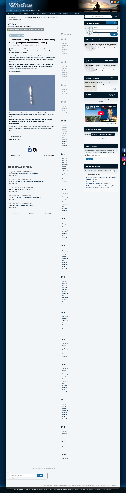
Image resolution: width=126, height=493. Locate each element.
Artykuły (26, 13)
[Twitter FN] (124, 154)
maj (63, 173)
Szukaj (116, 16)
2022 (63, 120)
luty (63, 143)
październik (65, 162)
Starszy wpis (48, 155)
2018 (63, 245)
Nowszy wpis (16, 155)
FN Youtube (111, 94)
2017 (63, 277)
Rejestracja (111, 23)
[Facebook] (30, 150)
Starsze (46, 213)
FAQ (71, 13)
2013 (63, 399)
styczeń (64, 145)
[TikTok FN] (124, 164)
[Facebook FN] (124, 150)
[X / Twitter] (35, 150)
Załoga (32, 13)
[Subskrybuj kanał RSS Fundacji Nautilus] (115, 2)
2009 (63, 454)
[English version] (112, 2)
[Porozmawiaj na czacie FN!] (118, 2)
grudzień (65, 158)
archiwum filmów (110, 123)
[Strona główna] (27, 11)
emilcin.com (113, 60)
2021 (63, 154)
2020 (63, 189)
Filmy (59, 13)
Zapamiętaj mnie (98, 34)
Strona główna (11, 13)
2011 (63, 441)
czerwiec (65, 171)
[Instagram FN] (124, 159)
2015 (63, 339)
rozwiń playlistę (100, 138)
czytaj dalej (112, 89)
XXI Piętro (52, 13)
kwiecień (65, 175)
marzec (64, 177)
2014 (63, 364)
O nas (19, 13)
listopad (64, 160)
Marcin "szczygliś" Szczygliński (110, 485)
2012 (63, 427)
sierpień (64, 166)
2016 (63, 312)
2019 (63, 218)
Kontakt (77, 13)
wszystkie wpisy (112, 77)
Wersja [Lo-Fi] (45, 485)
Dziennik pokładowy (42, 13)
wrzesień (65, 164)
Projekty (65, 13)
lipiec (64, 168)
